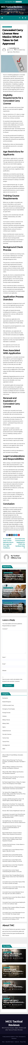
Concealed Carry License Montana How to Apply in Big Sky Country (13, 576)
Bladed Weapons (6, 701)
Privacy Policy (23, 1041)
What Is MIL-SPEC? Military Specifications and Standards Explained (13, 1002)
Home (3, 1041)
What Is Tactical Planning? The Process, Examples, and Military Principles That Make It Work (13, 761)
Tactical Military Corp (14, 48)
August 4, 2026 (8, 958)
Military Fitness (6, 719)
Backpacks (5, 698)
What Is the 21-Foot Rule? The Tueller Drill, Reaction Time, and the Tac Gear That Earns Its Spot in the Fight (13, 805)
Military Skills (5, 723)
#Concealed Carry (20, 49)
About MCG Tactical (10, 1041)
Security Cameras (6, 734)
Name (4, 657)
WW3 (3, 748)
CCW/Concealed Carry (7, 26)
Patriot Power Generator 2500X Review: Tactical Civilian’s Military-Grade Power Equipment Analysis (12, 839)
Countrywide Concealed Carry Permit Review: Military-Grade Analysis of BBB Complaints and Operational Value (13, 816)
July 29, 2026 (8, 1004)
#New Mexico (16, 52)
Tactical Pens (5, 741)
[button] (19, 17)
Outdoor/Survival (6, 730)
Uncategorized (6, 745)
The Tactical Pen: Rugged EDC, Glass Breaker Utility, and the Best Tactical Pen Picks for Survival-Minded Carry (14, 794)
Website (4, 670)
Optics (4, 727)
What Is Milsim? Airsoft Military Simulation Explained (12, 955)
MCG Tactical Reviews (11, 7)
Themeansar (13, 1038)
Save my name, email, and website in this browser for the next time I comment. (12, 680)
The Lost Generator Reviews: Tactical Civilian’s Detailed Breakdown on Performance (11, 827)
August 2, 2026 (8, 973)
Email (4, 664)
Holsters (4, 716)
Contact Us (17, 1041)
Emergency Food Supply (8, 709)
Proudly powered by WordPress (9, 1036)
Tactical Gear (5, 738)
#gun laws (9, 52)
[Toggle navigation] (25, 18)
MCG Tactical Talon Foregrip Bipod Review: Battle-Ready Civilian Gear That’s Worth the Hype (13, 877)
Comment (5, 628)
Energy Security (6, 712)
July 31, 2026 (8, 989)
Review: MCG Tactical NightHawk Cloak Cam (13, 810)
